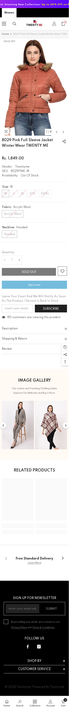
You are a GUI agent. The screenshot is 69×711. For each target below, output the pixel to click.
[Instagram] (39, 646)
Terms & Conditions (43, 627)
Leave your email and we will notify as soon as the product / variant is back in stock (34, 298)
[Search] (14, 24)
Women (9, 12)
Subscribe (51, 308)
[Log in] (54, 24)
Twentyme (22, 166)
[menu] (4, 23)
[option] (34, 87)
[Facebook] (27, 646)
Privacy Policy (19, 627)
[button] (56, 132)
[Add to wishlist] (62, 271)
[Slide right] (62, 558)
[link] (18, 525)
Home (5, 34)
